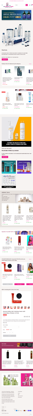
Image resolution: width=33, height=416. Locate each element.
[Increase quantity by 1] (12, 332)
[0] (31, 5)
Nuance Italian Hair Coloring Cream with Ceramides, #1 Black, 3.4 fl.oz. (8, 275)
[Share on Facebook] (24, 316)
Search (19, 393)
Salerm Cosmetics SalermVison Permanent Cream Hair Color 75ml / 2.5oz (19, 275)
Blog (18, 394)
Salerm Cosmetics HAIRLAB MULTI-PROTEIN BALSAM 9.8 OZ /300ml (7, 104)
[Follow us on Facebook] (2, 410)
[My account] (29, 5)
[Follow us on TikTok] (5, 410)
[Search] (27, 5)
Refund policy (20, 397)
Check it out (5, 59)
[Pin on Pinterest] (26, 316)
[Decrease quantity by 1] (7, 332)
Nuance (4, 316)
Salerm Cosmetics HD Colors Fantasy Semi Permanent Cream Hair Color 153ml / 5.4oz (7, 248)
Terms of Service (20, 395)
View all (30, 63)
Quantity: (4, 332)
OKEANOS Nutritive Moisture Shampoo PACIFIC (18, 78)
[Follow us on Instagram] (4, 410)
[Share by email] (29, 316)
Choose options (19, 284)
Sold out (8, 284)
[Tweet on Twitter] (27, 316)
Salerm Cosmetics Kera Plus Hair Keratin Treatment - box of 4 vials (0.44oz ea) (19, 104)
